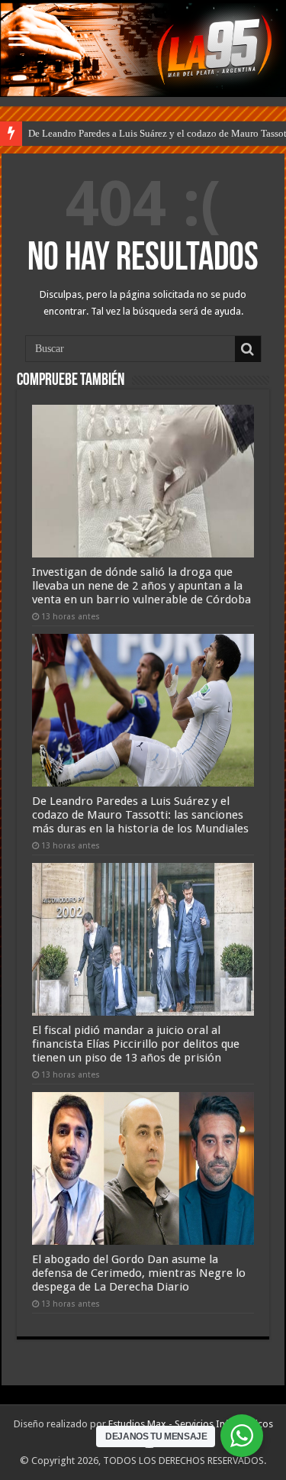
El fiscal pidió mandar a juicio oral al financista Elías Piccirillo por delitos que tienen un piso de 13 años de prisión (135, 1044)
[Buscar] (248, 349)
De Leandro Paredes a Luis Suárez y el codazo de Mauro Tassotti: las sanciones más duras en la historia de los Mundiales (140, 814)
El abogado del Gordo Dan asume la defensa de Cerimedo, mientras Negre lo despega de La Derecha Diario (139, 1273)
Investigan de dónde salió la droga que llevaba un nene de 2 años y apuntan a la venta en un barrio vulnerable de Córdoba (141, 585)
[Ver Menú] (19, 40)
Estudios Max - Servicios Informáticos (190, 1424)
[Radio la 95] (143, 49)
